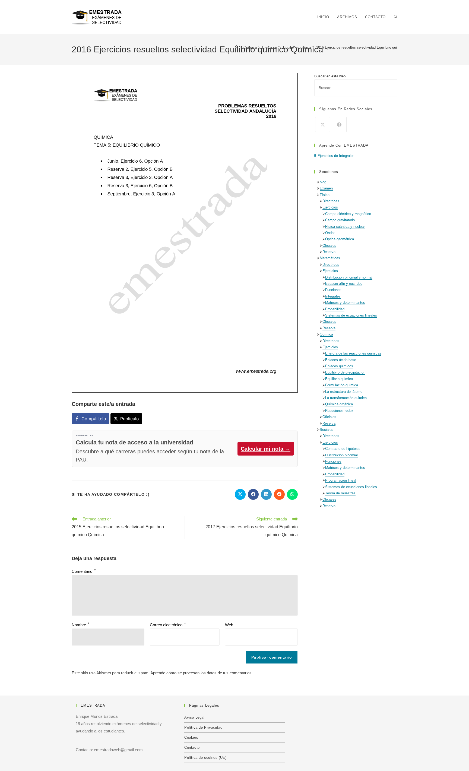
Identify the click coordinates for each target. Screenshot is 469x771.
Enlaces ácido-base (340, 360)
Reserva (328, 252)
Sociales (326, 430)
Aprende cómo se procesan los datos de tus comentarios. (201, 673)
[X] (322, 124)
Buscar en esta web (330, 76)
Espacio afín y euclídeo (343, 284)
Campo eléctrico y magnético (348, 214)
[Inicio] (236, 47)
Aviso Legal (194, 717)
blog (323, 182)
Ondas (330, 233)
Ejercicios (330, 207)
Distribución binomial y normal (348, 277)
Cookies (191, 737)
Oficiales (329, 246)
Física (324, 195)
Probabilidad (334, 309)
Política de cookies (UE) (205, 758)
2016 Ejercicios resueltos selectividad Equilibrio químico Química (367, 47)
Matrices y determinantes (345, 303)
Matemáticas (330, 258)
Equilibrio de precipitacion (345, 372)
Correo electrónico (168, 625)
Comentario (84, 571)
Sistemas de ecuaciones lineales (351, 315)
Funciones (333, 290)
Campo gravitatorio (340, 220)
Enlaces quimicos (339, 366)
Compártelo (93, 418)
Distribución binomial (341, 455)
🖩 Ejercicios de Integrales (334, 156)
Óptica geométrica (339, 239)
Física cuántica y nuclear (345, 227)
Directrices (330, 201)
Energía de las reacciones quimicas (353, 353)
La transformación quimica (346, 398)
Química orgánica (339, 404)
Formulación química (341, 385)
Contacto (192, 747)
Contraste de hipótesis (342, 449)
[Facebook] (339, 124)
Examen (326, 188)
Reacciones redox (339, 411)
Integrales (333, 296)
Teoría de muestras (340, 493)
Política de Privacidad (203, 727)
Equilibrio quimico (339, 379)
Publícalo (129, 418)
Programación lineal (340, 480)
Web (229, 625)
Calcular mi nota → (265, 449)
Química (326, 334)
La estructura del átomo (343, 392)
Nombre (80, 625)
